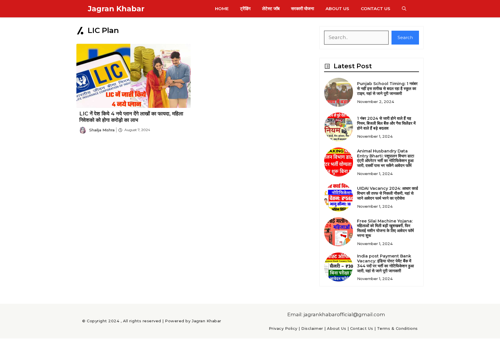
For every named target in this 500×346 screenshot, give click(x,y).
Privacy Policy (283, 328)
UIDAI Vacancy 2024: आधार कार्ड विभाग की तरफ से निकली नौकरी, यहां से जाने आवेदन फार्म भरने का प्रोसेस (387, 193)
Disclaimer (312, 328)
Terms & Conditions (397, 328)
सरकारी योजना (302, 8)
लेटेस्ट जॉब (271, 8)
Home (222, 8)
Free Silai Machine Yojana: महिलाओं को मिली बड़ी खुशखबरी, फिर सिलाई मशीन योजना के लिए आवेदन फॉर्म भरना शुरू (385, 228)
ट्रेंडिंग (245, 8)
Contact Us (375, 8)
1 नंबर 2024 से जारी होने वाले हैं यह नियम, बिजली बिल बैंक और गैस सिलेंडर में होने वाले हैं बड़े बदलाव (386, 123)
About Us (337, 8)
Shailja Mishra (102, 130)
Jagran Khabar (116, 8)
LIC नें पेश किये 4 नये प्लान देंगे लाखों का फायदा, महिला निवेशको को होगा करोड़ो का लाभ (131, 117)
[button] (404, 8)
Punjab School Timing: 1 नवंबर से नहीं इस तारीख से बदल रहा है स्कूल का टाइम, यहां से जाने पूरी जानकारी (387, 88)
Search (405, 37)
